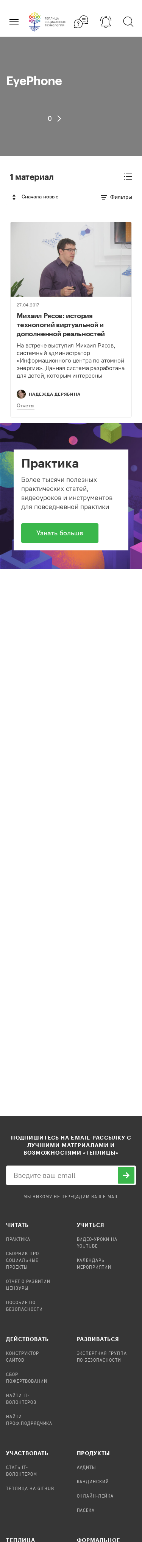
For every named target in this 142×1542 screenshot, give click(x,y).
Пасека (86, 1510)
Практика (18, 1239)
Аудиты (86, 1468)
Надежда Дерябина (55, 394)
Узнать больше (59, 533)
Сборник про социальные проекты (22, 1261)
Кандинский (93, 1482)
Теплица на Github (30, 1489)
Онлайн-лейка (95, 1496)
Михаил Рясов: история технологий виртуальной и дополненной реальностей (61, 324)
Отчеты (25, 405)
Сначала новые (40, 197)
